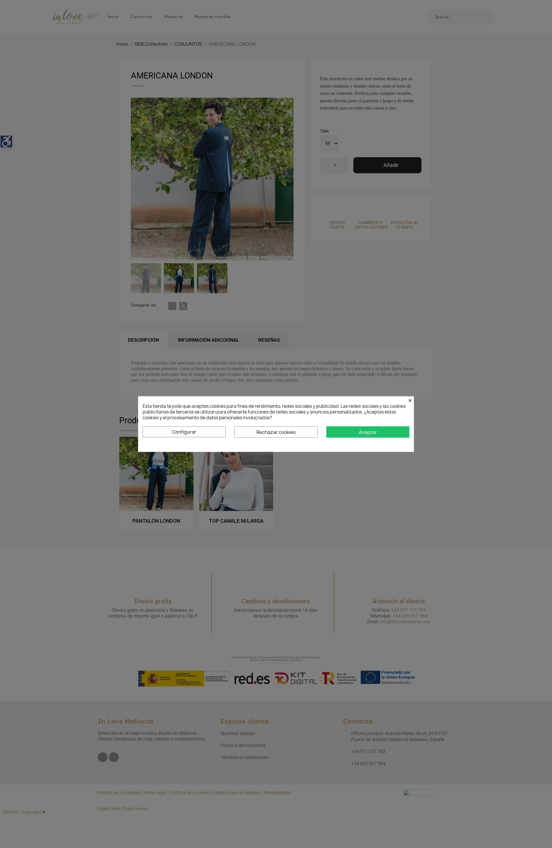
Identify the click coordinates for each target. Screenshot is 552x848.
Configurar (184, 431)
